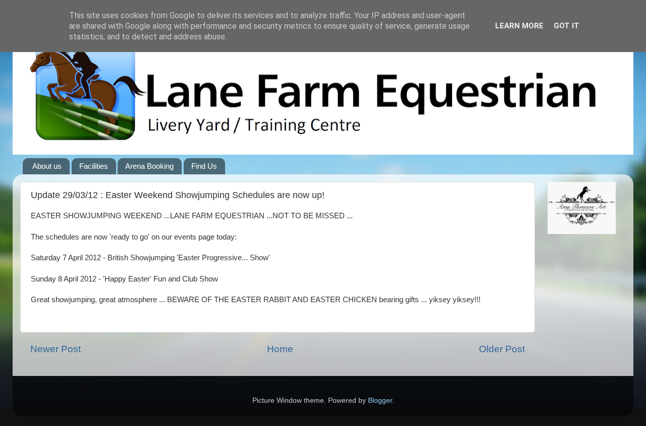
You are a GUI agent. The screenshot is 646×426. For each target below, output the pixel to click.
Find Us (204, 166)
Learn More (519, 25)
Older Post (502, 349)
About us (47, 166)
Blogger (380, 400)
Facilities (93, 166)
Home (280, 349)
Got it (566, 25)
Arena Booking (149, 166)
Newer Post (55, 349)
